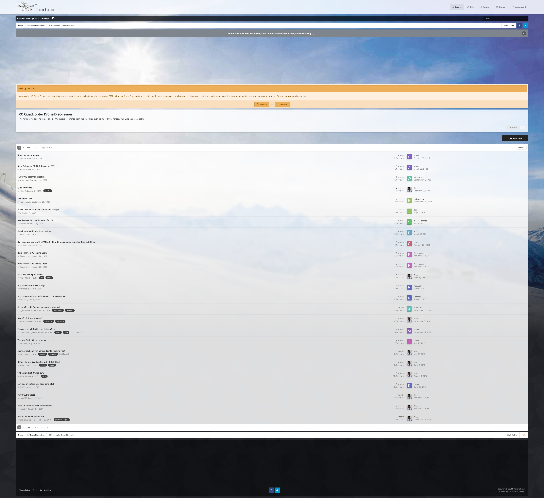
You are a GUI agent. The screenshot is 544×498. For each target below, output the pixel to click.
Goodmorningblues (28, 332)
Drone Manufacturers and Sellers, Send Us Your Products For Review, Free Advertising (269, 33)
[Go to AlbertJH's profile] (409, 309)
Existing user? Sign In (27, 18)
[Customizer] (53, 18)
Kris (21, 354)
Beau (22, 234)
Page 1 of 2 (46, 148)
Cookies (47, 490)
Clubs (472, 7)
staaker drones (26, 223)
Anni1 (22, 169)
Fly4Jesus (24, 289)
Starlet (23, 158)
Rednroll (417, 286)
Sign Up (45, 18)
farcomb (23, 343)
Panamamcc (25, 256)
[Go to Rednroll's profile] (409, 287)
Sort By (521, 148)
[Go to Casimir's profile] (409, 243)
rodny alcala (25, 202)
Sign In (263, 104)
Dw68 (22, 387)
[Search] (525, 18)
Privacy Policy (24, 490)
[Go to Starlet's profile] (409, 156)
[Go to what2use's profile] (409, 178)
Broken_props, (26, 420)
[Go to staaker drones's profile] (409, 222)
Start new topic (515, 138)
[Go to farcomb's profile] (409, 341)
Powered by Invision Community (511, 491)
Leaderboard (520, 7)
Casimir (23, 245)
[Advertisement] (272, 62)
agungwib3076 (26, 310)
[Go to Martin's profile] (409, 331)
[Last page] (35, 148)
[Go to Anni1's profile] (409, 167)
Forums (458, 7)
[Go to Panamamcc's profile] (409, 254)
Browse (502, 7)
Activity (485, 7)
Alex (22, 191)
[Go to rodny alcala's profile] (409, 200)
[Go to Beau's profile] (409, 232)
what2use (24, 180)
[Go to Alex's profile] (409, 189)
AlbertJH (418, 307)
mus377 (23, 398)
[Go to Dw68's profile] (409, 385)
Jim (21, 213)
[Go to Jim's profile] (409, 211)
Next (29, 148)
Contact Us (37, 490)
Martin (416, 329)
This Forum (514, 18)
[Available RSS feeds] (523, 435)
